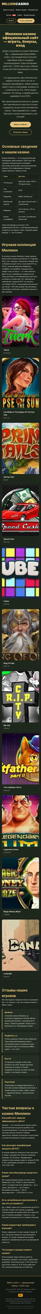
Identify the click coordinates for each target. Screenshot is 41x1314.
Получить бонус (20, 132)
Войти (11, 21)
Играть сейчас (20, 124)
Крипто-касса (8, 10)
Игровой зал (33, 10)
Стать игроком (26, 21)
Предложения (29, 15)
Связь (19, 15)
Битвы (10, 15)
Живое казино (21, 10)
